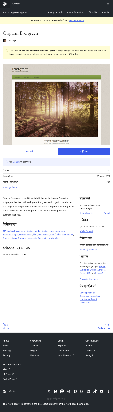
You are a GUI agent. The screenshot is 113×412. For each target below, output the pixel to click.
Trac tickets (85, 302)
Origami (16, 162)
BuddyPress (10, 379)
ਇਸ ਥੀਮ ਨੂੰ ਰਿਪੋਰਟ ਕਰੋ (88, 249)
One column (43, 234)
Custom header (34, 231)
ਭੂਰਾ (4, 231)
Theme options (10, 238)
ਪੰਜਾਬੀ (12, 391)
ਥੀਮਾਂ (4, 12)
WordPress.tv (66, 355)
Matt (6, 369)
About (6, 340)
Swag (89, 355)
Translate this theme (89, 279)
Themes (34, 345)
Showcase (35, 340)
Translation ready (46, 238)
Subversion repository (90, 296)
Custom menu (48, 231)
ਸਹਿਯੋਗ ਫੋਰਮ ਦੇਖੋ (86, 231)
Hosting (7, 350)
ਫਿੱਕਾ (35, 234)
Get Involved (92, 340)
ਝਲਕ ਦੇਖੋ (29, 151)
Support (62, 345)
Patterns (34, 355)
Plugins (33, 350)
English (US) (85, 273)
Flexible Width (25, 234)
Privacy (6, 355)
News (6, 345)
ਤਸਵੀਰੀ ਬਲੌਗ (55, 234)
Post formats (67, 234)
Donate (90, 350)
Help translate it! (76, 20)
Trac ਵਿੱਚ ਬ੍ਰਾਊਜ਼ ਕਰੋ (88, 299)
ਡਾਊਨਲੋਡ (84, 151)
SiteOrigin (11, 40)
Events (88, 345)
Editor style (60, 231)
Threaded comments (27, 238)
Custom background (16, 231)
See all (107, 213)
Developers (63, 350)
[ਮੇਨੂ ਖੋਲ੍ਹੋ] (108, 4)
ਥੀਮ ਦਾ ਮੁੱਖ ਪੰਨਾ (9, 187)
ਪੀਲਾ (57, 238)
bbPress (8, 374)
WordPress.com (12, 364)
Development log (87, 293)
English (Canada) (97, 270)
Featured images (10, 234)
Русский (99, 273)
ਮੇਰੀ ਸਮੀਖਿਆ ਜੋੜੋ (86, 213)
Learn (61, 340)
